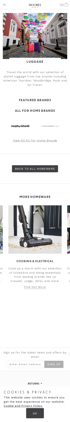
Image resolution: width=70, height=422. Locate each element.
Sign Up (54, 364)
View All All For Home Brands (35, 140)
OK (35, 413)
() (62, 4)
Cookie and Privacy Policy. (23, 406)
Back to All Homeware (35, 168)
